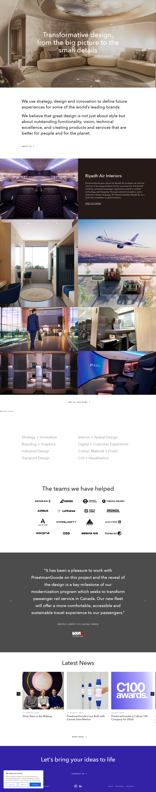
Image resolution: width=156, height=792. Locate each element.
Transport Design (36, 458)
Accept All (35, 784)
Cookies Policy (119, 786)
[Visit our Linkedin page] (80, 786)
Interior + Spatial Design (98, 437)
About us (27, 146)
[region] (23, 779)
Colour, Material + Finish (98, 451)
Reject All (23, 784)
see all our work (78, 402)
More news (78, 737)
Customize (12, 784)
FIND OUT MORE (93, 203)
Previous (11, 601)
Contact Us (78, 774)
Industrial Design (35, 451)
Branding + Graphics (39, 444)
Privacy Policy (130, 786)
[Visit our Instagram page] (75, 786)
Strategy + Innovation (39, 437)
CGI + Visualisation (93, 458)
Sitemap (110, 786)
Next (145, 601)
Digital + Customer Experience (103, 444)
